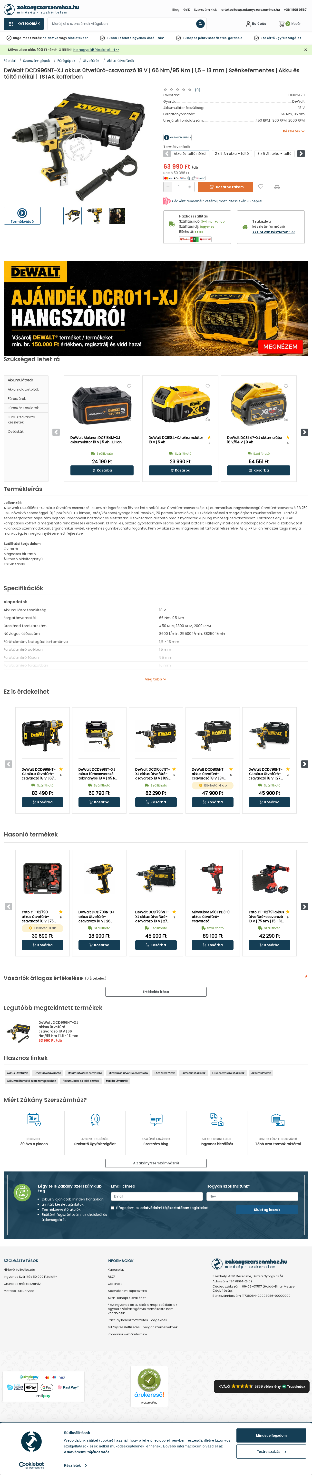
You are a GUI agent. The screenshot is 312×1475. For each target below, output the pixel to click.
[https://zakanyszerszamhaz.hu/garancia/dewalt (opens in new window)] (198, 137)
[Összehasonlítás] (277, 186)
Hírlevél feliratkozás (19, 1270)
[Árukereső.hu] (149, 1380)
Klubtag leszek (267, 1209)
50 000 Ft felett (119, 38)
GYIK (186, 9)
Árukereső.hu (149, 1402)
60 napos (190, 38)
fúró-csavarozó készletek (21, 420)
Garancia (115, 1284)
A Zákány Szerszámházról (156, 1163)
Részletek (72, 1465)
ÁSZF (111, 1277)
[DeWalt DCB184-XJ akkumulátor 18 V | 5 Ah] (180, 404)
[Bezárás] (305, 50)
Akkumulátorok (20, 380)
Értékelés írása (156, 991)
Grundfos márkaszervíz (22, 1284)
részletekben (78, 38)
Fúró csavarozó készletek (228, 1073)
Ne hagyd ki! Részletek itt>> (96, 49)
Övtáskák (16, 431)
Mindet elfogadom (271, 1435)
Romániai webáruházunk (127, 1334)
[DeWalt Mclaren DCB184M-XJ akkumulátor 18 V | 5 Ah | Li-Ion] (102, 404)
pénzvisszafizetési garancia (220, 38)
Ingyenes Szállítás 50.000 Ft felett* (30, 1277)
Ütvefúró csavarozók (48, 1073)
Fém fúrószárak (165, 1073)
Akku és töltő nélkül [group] (190, 153)
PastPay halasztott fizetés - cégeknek (137, 1320)
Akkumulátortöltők (23, 389)
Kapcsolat (116, 1270)
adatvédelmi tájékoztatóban (164, 1207)
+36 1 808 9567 (295, 9)
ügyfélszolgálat (288, 38)
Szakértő (268, 38)
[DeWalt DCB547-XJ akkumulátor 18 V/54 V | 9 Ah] (259, 404)
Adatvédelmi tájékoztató (127, 1291)
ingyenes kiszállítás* (148, 38)
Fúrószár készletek (23, 407)
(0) (197, 90)
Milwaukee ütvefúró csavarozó (128, 1073)
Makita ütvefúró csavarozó (85, 1073)
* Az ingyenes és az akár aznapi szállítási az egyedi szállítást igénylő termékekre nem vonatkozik (142, 1309)
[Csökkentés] (168, 187)
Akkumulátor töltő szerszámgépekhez (31, 1081)
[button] (301, 153)
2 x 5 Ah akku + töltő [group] (232, 153)
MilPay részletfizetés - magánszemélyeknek (143, 1327)
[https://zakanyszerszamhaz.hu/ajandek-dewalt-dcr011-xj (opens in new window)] (156, 307)
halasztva (50, 38)
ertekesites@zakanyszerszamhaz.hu (250, 9)
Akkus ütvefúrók (17, 1073)
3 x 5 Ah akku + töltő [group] (275, 153)
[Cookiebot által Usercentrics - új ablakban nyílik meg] (31, 1465)
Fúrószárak (17, 398)
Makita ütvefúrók (117, 1081)
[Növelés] (189, 187)
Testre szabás (268, 1451)
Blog (175, 9)
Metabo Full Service (19, 1291)
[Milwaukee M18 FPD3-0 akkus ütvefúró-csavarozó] (213, 878)
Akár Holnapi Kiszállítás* (127, 1298)
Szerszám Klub (205, 9)
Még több (153, 679)
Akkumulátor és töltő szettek (81, 1081)
